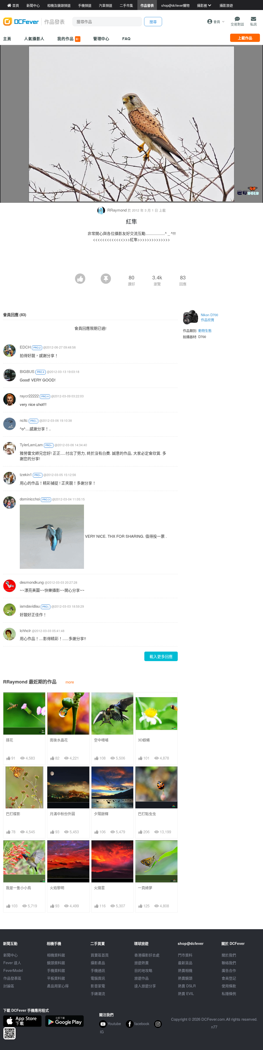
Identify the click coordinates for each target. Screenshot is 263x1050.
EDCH (25, 347)
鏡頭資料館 (56, 962)
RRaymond (117, 210)
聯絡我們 (229, 962)
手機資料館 (56, 970)
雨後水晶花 (59, 739)
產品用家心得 (58, 985)
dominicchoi (30, 498)
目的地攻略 (143, 970)
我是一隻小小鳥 (18, 887)
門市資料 (185, 954)
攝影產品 (98, 962)
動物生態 (205, 330)
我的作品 (68, 38)
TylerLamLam (31, 444)
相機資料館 (56, 954)
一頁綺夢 (145, 887)
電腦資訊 (98, 978)
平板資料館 (56, 978)
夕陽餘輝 (101, 813)
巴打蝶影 (13, 813)
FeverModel (13, 970)
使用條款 (229, 985)
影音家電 (98, 985)
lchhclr (25, 630)
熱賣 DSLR (187, 985)
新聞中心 (10, 954)
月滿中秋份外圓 (62, 813)
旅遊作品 (141, 978)
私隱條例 (229, 993)
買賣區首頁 (100, 954)
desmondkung (32, 582)
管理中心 (101, 38)
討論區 (8, 985)
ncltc (24, 420)
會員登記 (229, 978)
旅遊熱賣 (141, 962)
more (69, 681)
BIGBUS (27, 371)
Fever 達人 (12, 962)
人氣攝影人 (34, 38)
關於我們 (229, 954)
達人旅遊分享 (145, 985)
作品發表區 (12, 978)
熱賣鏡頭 (185, 978)
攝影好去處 (146, 954)
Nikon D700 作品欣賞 (209, 317)
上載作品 (245, 37)
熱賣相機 (185, 970)
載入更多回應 (161, 656)
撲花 (9, 739)
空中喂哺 (101, 739)
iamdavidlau (30, 606)
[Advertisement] (131, 259)
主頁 (7, 38)
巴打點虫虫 (147, 813)
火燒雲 (99, 887)
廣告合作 (229, 970)
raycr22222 (29, 395)
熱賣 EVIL (186, 993)
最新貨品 (185, 962)
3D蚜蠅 (144, 739)
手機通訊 (98, 970)
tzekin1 (26, 474)
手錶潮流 (98, 993)
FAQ (126, 38)
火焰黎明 (57, 887)
